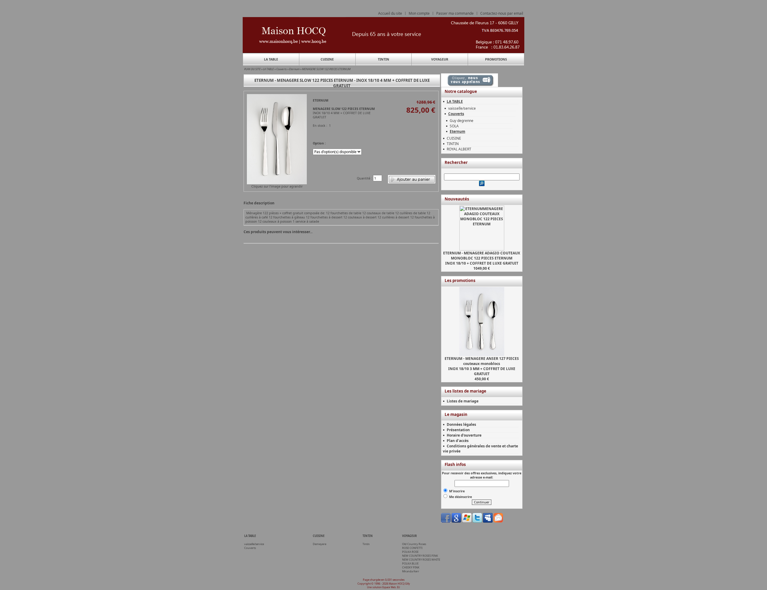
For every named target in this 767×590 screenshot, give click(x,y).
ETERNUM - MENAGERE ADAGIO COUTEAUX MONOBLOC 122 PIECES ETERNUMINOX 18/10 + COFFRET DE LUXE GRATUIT (481, 258)
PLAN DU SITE (252, 69)
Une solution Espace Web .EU (383, 587)
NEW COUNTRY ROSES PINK (420, 556)
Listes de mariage (462, 401)
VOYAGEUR (439, 59)
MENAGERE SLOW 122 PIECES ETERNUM (326, 69)
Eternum (294, 69)
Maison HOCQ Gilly (399, 583)
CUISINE (327, 59)
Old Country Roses (414, 544)
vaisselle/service (462, 108)
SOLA (454, 126)
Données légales (461, 424)
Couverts (281, 69)
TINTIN (383, 59)
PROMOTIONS (496, 59)
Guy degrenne (461, 120)
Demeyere (319, 544)
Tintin (366, 544)
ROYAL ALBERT (459, 149)
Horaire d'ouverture (464, 435)
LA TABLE (271, 59)
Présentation (458, 429)
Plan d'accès (458, 440)
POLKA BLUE (410, 563)
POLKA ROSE (410, 552)
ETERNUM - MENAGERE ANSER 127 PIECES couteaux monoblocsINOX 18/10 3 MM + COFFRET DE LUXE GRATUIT (482, 366)
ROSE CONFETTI (412, 548)
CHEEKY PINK (410, 567)
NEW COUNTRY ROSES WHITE (421, 560)
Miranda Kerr (410, 571)
